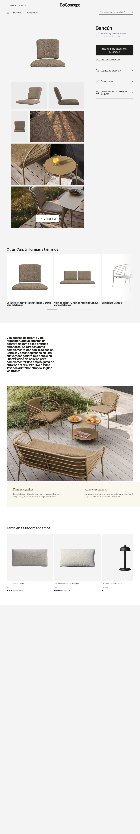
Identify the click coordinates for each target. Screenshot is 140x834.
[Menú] (8, 13)
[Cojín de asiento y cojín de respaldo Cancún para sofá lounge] (77, 277)
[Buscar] (132, 12)
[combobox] (116, 12)
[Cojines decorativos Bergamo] (77, 557)
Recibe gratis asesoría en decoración (114, 50)
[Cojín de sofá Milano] (30, 557)
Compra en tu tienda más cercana (108, 59)
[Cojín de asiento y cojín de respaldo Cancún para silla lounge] (30, 277)
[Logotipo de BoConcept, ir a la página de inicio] (70, 5)
